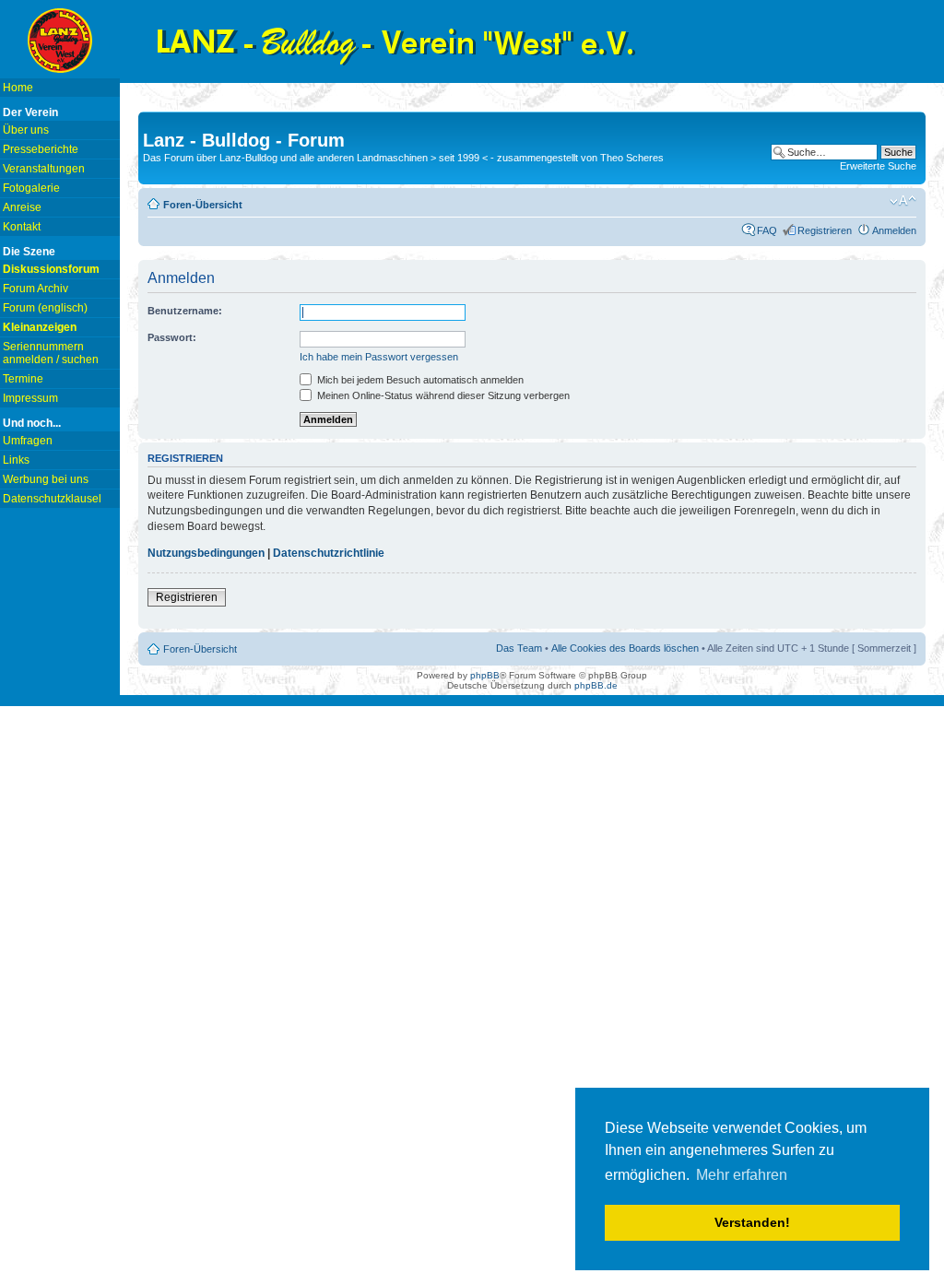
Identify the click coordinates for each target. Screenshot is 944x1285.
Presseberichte (40, 149)
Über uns (26, 130)
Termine (23, 378)
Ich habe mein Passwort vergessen (379, 356)
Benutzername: (185, 310)
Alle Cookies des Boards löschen (625, 648)
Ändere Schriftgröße (903, 201)
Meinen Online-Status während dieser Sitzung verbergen (442, 395)
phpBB (485, 675)
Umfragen (28, 440)
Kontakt (22, 226)
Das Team (519, 648)
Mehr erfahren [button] (741, 1175)
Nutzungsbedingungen (206, 553)
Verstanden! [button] (752, 1222)
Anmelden (894, 230)
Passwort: (172, 337)
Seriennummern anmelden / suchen (51, 353)
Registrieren (824, 230)
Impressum (30, 398)
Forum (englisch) (45, 307)
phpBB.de (596, 685)
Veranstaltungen (44, 168)
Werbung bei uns (45, 479)
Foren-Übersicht (202, 204)
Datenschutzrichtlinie (328, 553)
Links (16, 460)
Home (18, 87)
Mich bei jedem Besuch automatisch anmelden (419, 379)
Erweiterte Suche (878, 165)
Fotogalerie (31, 188)
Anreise (22, 207)
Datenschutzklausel (52, 498)
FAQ (767, 230)
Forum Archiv (35, 288)
